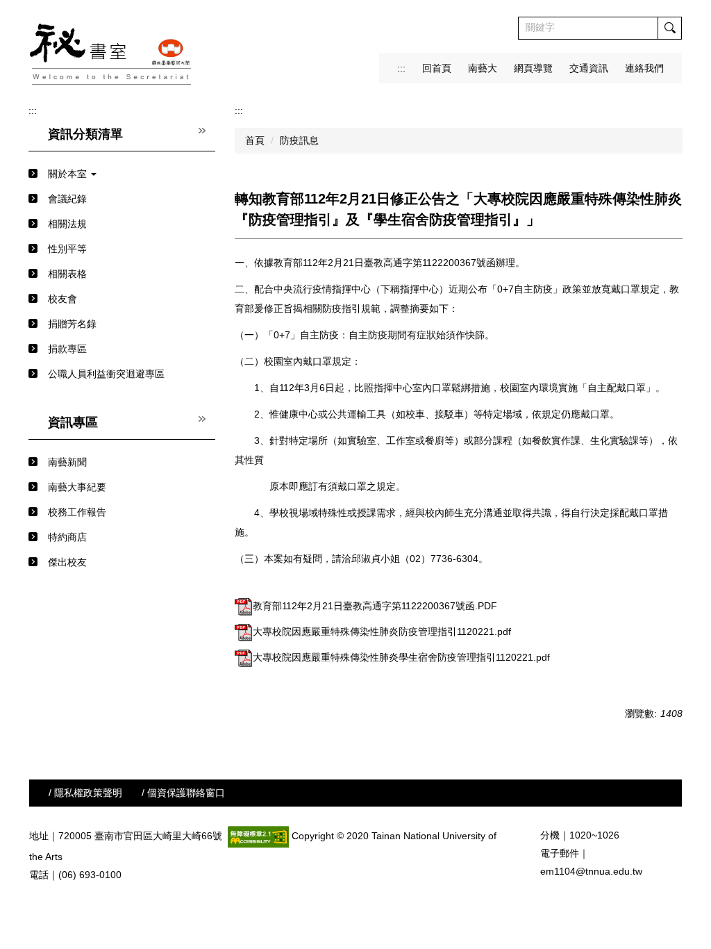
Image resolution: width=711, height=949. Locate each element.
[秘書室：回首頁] (111, 50)
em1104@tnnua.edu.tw (591, 871)
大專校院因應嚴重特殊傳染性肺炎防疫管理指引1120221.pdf (382, 631)
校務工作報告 (77, 512)
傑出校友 (67, 562)
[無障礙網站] (258, 835)
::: (401, 68)
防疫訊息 (299, 140)
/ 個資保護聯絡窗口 (183, 792)
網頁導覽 (533, 68)
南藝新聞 (67, 462)
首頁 (255, 140)
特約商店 (67, 537)
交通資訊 (588, 68)
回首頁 (436, 68)
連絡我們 (644, 68)
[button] (121, 174)
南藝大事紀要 (77, 487)
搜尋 (669, 28)
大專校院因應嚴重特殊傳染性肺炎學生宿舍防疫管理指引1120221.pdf (401, 657)
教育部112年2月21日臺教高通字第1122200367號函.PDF (375, 605)
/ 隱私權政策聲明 (85, 792)
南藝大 (482, 68)
